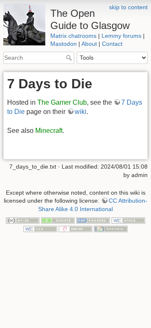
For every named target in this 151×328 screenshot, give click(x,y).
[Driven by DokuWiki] (111, 228)
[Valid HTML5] (128, 220)
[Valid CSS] (40, 228)
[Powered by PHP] (93, 220)
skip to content (128, 7)
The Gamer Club (62, 102)
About (89, 43)
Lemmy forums (121, 35)
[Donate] (58, 220)
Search (70, 58)
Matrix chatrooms (73, 35)
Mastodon (63, 43)
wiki (80, 111)
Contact (112, 43)
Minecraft (48, 130)
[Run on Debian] (75, 228)
